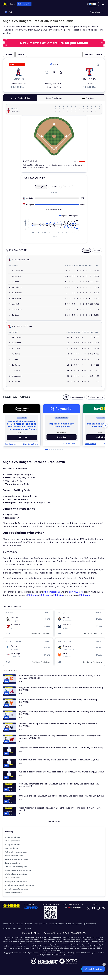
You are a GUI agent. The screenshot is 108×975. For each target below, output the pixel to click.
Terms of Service (56, 924)
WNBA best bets (12, 878)
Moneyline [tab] (41, 187)
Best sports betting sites (16, 881)
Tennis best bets (12, 863)
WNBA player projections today (19, 870)
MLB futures (45, 595)
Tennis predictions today (16, 859)
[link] (88, 908)
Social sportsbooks (13, 893)
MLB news (84, 595)
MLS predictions (12, 837)
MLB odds (58, 595)
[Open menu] (102, 4)
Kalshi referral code (14, 856)
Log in (12, 4)
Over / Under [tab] (55, 187)
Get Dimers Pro (24, 4)
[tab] (20, 98)
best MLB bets (76, 592)
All (66, 397)
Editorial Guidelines (12, 928)
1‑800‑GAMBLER (77, 933)
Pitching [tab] (97, 250)
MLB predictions (51, 592)
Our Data (27, 928)
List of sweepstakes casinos (18, 889)
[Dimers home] (5, 4)
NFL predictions (12, 848)
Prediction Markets (95, 397)
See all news (54, 821)
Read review (10, 444)
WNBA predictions (13, 841)
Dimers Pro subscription (16, 867)
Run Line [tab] (68, 187)
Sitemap (70, 924)
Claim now (22, 437)
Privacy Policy (40, 924)
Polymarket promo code (16, 852)
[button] (9, 54)
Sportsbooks (77, 397)
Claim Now (62, 437)
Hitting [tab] (86, 250)
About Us (7, 924)
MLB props (32, 595)
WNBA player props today (16, 874)
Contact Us (18, 924)
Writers (28, 924)
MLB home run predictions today (20, 885)
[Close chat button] (104, 964)
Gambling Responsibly (86, 924)
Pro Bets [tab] (90, 98)
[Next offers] (105, 425)
